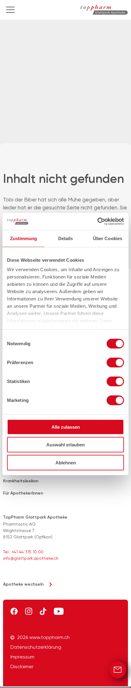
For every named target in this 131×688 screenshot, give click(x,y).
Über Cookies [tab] (107, 238)
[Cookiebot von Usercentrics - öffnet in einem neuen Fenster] (97, 221)
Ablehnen (65, 462)
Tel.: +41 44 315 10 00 (23, 551)
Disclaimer (22, 666)
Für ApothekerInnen (23, 493)
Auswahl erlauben (65, 444)
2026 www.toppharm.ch (43, 637)
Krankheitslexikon (20, 481)
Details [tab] (65, 238)
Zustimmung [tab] (23, 238)
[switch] (115, 362)
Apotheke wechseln (23, 584)
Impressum (22, 656)
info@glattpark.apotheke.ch (30, 558)
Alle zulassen (65, 426)
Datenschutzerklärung (35, 647)
